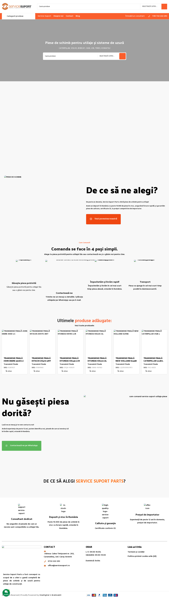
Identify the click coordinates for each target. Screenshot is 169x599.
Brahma (56, 595)
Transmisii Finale (11, 364)
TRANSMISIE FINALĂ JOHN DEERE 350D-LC (14, 359)
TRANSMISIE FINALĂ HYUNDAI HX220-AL (97, 359)
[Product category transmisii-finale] (105, 125)
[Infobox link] (157, 16)
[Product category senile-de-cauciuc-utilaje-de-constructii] (64, 125)
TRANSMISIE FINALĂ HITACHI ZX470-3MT (41, 359)
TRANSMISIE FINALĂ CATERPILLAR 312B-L (153, 359)
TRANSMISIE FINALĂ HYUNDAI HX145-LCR (70, 359)
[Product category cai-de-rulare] (22, 125)
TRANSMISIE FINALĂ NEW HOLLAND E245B (126, 359)
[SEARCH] (164, 6)
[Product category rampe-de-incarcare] (147, 125)
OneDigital (44, 595)
